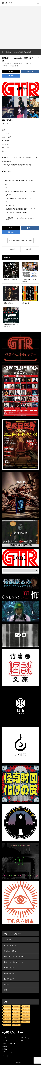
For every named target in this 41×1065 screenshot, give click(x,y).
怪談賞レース (6, 1049)
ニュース (4, 1041)
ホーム (4, 1038)
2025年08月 (26, 1018)
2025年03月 (7, 1015)
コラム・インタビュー (8, 1043)
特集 (5, 990)
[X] (3, 1056)
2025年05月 (26, 1015)
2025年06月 (7, 1018)
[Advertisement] (20, 27)
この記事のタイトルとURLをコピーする (20, 241)
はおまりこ (22, 63)
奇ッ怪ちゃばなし (10, 951)
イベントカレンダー (8, 1052)
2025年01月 (16, 1012)
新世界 (6, 984)
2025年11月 (26, 1021)
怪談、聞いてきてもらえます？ (14, 956)
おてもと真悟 (14, 63)
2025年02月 (26, 1012)
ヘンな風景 (8, 940)
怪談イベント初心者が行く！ (13, 962)
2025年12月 (7, 1024)
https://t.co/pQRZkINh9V (18, 212)
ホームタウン (29, 63)
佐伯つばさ (5, 66)
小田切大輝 (13, 66)
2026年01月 (16, 1024)
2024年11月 (26, 1009)
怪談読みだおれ (9, 973)
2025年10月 (16, 1021)
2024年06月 (7, 1006)
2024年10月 (16, 1009)
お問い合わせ (24, 1041)
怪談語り (4, 1046)
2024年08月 (5, 63)
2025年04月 (16, 1015)
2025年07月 (16, 1018)
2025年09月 (7, 1021)
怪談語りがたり (9, 968)
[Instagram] (7, 1056)
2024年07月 (16, 1006)
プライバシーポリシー (26, 1038)
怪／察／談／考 (9, 979)
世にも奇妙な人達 (10, 945)
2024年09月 (7, 1009)
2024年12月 (7, 1012)
